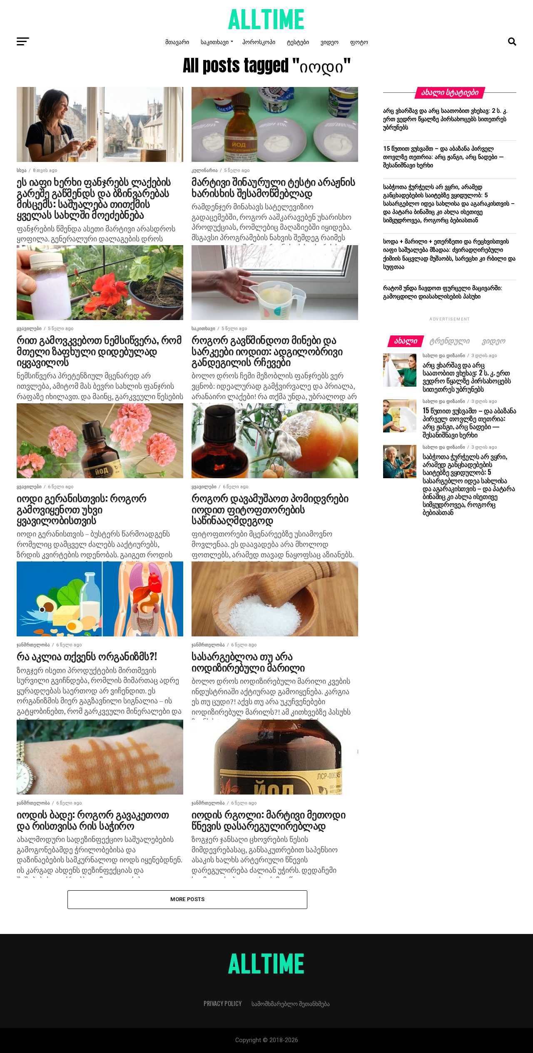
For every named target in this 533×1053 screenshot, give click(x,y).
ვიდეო (330, 41)
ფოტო (359, 41)
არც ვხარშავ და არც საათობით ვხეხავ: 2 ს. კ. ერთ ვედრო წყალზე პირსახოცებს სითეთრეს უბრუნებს (445, 119)
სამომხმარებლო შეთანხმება (291, 1003)
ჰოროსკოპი (258, 41)
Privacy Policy (223, 1003)
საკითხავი (215, 41)
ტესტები (298, 41)
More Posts (187, 899)
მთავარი (177, 41)
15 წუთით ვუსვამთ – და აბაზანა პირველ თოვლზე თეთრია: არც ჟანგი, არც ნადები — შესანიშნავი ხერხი (443, 157)
